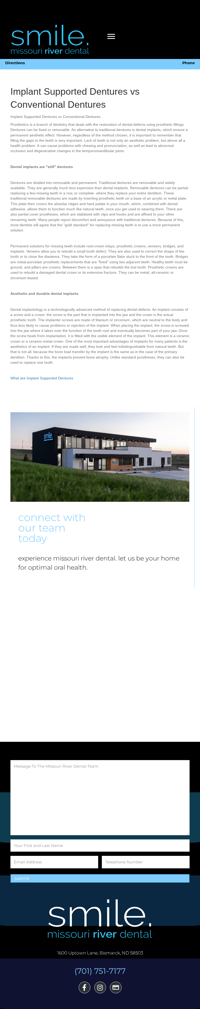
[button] (84, 987)
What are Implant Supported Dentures (41, 378)
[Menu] (111, 36)
